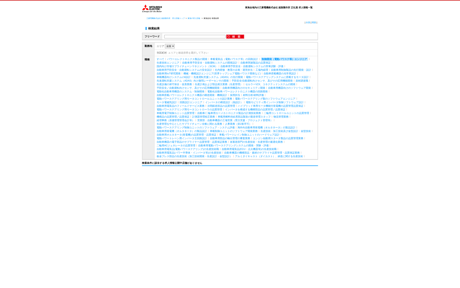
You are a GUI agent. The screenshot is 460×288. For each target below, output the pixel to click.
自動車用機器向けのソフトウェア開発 (289, 87)
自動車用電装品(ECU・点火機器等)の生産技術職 (249, 149)
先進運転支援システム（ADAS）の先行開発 (218, 77)
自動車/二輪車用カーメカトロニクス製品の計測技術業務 (229, 113)
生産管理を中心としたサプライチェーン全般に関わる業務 (189, 123)
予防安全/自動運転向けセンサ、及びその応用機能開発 (262, 80)
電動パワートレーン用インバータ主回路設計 (182, 138)
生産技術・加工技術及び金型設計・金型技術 (286, 131)
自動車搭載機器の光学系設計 (280, 73)
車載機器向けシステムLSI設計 (174, 77)
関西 (314, 22)
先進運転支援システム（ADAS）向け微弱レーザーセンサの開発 (193, 80)
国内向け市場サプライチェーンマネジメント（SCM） (187, 66)
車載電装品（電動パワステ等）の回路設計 (234, 59)
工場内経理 (262, 69)
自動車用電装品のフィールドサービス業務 (180, 105)
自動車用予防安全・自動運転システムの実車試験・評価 (251, 66)
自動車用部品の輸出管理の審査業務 (230, 138)
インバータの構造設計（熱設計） (224, 102)
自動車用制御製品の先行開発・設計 (291, 69)
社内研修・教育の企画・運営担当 (234, 69)
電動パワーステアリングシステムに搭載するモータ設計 (277, 77)
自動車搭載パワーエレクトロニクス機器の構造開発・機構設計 (192, 95)
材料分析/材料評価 (253, 95)
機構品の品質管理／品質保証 (173, 116)
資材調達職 (302, 80)
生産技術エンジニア (168, 62)
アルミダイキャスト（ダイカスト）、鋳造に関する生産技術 (269, 156)
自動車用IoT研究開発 (169, 73)
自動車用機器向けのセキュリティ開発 (243, 87)
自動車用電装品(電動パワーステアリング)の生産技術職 (188, 149)
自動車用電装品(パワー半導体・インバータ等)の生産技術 (189, 152)
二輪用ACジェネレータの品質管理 (176, 145)
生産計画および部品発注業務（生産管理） (219, 84)
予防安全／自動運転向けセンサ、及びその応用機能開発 (188, 87)
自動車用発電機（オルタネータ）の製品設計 (182, 131)
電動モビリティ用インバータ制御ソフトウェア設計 (275, 102)
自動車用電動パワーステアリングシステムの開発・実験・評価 (233, 145)
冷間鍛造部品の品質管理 (221, 105)
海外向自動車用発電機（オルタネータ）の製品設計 (266, 127)
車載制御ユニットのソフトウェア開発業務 (234, 131)
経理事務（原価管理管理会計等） (175, 120)
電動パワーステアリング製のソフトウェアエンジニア (265, 98)
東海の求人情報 (194, 18)
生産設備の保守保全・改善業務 (174, 84)
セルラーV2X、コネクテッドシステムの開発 (270, 84)
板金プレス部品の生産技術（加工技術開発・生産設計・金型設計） (194, 156)
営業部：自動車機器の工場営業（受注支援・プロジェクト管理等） (235, 120)
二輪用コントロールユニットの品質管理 (286, 113)
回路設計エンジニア (191, 102)
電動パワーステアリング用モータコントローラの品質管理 (189, 109)
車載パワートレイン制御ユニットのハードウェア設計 (249, 134)
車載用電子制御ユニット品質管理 (175, 113)
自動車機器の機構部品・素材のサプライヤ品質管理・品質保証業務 (262, 152)
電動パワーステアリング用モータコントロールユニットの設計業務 (194, 98)
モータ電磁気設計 (167, 102)
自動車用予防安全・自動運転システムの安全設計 (184, 69)
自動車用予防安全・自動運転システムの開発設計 (210, 62)
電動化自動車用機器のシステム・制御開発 (180, 91)
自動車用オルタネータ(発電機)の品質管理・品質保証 (186, 134)
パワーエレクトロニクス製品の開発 (187, 59)
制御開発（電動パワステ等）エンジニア (284, 59)
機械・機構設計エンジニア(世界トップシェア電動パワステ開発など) (222, 73)
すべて (160, 59)
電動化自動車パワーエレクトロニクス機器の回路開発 (237, 91)
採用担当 (235, 95)
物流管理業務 (281, 116)
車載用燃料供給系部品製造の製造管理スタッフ (244, 116)
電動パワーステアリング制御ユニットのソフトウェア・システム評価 (196, 127)
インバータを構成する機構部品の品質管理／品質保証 (255, 109)
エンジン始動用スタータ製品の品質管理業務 (278, 138)
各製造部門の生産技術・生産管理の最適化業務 (256, 141)
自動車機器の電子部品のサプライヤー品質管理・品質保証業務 (192, 141)
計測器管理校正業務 (203, 116)
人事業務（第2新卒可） (238, 123)
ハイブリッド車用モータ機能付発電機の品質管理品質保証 (270, 105)
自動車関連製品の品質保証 (255, 62)
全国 (308, 22)
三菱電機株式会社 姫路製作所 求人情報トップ (165, 18)
